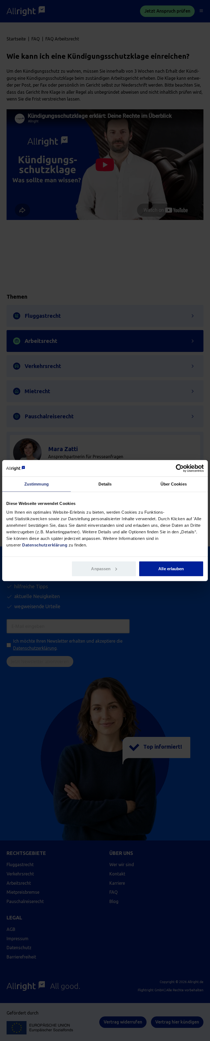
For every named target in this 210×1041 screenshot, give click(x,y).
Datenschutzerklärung (44, 544)
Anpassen (100, 568)
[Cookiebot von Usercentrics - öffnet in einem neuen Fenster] (180, 468)
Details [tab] (105, 484)
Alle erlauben (171, 568)
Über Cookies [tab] (174, 484)
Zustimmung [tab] (36, 484)
